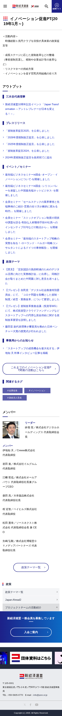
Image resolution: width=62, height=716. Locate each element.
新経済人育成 (15, 398)
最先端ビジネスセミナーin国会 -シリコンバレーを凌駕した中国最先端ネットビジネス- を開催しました (31, 190)
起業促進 (13, 390)
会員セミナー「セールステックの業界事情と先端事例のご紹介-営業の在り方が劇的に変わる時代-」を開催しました (32, 206)
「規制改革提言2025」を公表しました (27, 130)
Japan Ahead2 (13, 599)
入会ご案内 (31, 632)
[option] (31, 658)
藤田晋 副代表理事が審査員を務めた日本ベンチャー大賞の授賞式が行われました (31, 329)
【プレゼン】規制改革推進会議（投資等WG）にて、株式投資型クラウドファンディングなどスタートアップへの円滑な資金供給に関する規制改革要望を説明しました (32, 313)
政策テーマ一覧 (31, 567)
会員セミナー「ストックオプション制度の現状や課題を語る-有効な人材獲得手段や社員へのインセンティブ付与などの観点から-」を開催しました (32, 224)
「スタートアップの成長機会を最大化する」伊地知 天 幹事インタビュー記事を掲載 (32, 350)
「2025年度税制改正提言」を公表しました (30, 144)
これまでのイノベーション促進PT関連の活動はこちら (31, 369)
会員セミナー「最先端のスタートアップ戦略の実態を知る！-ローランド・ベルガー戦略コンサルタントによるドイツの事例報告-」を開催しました (32, 245)
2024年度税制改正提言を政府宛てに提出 (28, 157)
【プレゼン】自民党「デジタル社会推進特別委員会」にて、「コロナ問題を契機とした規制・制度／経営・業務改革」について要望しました (32, 295)
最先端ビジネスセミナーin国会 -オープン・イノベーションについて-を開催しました (31, 177)
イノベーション (38, 390)
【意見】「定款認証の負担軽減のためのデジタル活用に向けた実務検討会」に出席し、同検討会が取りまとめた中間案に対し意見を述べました (32, 276)
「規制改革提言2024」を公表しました (27, 150)
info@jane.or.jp (40, 695)
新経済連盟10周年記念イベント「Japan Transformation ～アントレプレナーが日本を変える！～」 (32, 109)
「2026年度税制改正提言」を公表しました (30, 137)
